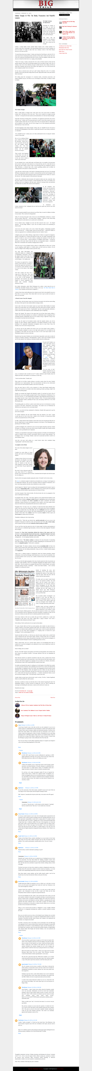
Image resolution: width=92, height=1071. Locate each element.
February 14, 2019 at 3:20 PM (31, 813)
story (18, 481)
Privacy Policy (60, 1068)
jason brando (21, 881)
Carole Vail (20, 836)
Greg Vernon (21, 813)
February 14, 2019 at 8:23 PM (33, 762)
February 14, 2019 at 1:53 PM (31, 787)
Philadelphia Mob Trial (64, 47)
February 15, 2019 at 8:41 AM (34, 802)
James (19, 725)
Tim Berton (24, 753)
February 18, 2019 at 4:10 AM (30, 1020)
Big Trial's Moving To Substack (69, 26)
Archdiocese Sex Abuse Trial (65, 45)
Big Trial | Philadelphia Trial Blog (35, 1068)
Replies (21, 750)
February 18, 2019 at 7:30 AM (34, 964)
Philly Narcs (61, 51)
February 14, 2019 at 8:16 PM (33, 753)
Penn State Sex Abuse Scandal (26, 692)
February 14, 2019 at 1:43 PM (27, 725)
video (46, 357)
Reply (19, 747)
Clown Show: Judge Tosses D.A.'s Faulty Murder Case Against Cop (68, 32)
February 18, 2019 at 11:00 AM (34, 987)
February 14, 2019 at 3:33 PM (31, 847)
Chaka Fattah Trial (63, 53)
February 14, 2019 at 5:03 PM (30, 856)
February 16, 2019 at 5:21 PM (33, 938)
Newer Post (17, 697)
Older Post (52, 697)
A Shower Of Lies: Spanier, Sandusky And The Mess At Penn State (68, 38)
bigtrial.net (20, 787)
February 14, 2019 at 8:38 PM (31, 881)
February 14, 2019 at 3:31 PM (30, 836)
